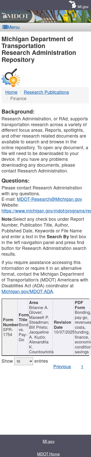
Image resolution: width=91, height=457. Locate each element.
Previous (62, 366)
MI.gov (83, 6)
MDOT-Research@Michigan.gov (49, 199)
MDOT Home (48, 453)
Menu (13, 26)
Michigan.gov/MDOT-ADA (27, 291)
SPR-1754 (8, 331)
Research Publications (46, 92)
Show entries (25, 361)
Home (11, 92)
